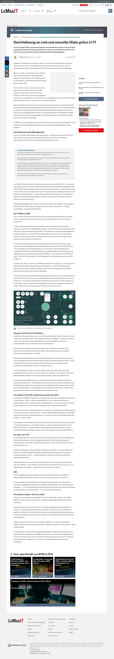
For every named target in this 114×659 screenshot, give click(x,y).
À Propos (30, 619)
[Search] (110, 11)
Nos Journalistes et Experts (55, 632)
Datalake (59, 263)
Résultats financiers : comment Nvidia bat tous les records (91, 88)
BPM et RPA (14, 25)
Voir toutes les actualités (91, 99)
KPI (21, 118)
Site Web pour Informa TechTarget (56, 619)
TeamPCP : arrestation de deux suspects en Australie (89, 93)
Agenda (50, 629)
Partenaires (51, 622)
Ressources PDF (31, 5)
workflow (49, 425)
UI (48, 348)
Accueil (8, 25)
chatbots (58, 462)
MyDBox (31, 370)
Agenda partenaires (19, 5)
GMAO (48, 539)
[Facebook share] (7, 58)
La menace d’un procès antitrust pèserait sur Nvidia (90, 83)
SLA (32, 199)
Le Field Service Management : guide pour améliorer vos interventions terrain (60, 37)
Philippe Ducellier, (24, 57)
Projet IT (16, 37)
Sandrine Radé (19, 187)
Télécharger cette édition (91, 130)
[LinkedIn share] (7, 67)
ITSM (71, 246)
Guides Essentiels (73, 629)
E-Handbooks (72, 619)
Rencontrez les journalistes (34, 625)
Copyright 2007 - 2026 (35, 651)
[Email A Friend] (7, 75)
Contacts (30, 629)
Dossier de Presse (52, 635)
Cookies (3, 5)
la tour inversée (67, 358)
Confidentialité (33, 653)
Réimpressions (31, 635)
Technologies (51, 625)
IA (45, 438)
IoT (40, 239)
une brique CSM (65, 244)
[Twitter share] (7, 63)
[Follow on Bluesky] (107, 5)
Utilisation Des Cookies (33, 632)
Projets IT (9, 5)
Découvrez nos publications (104, 1)
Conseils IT (72, 622)
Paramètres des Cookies (44, 653)
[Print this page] (7, 71)
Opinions (71, 625)
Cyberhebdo (40, 5)
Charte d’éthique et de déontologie (36, 622)
